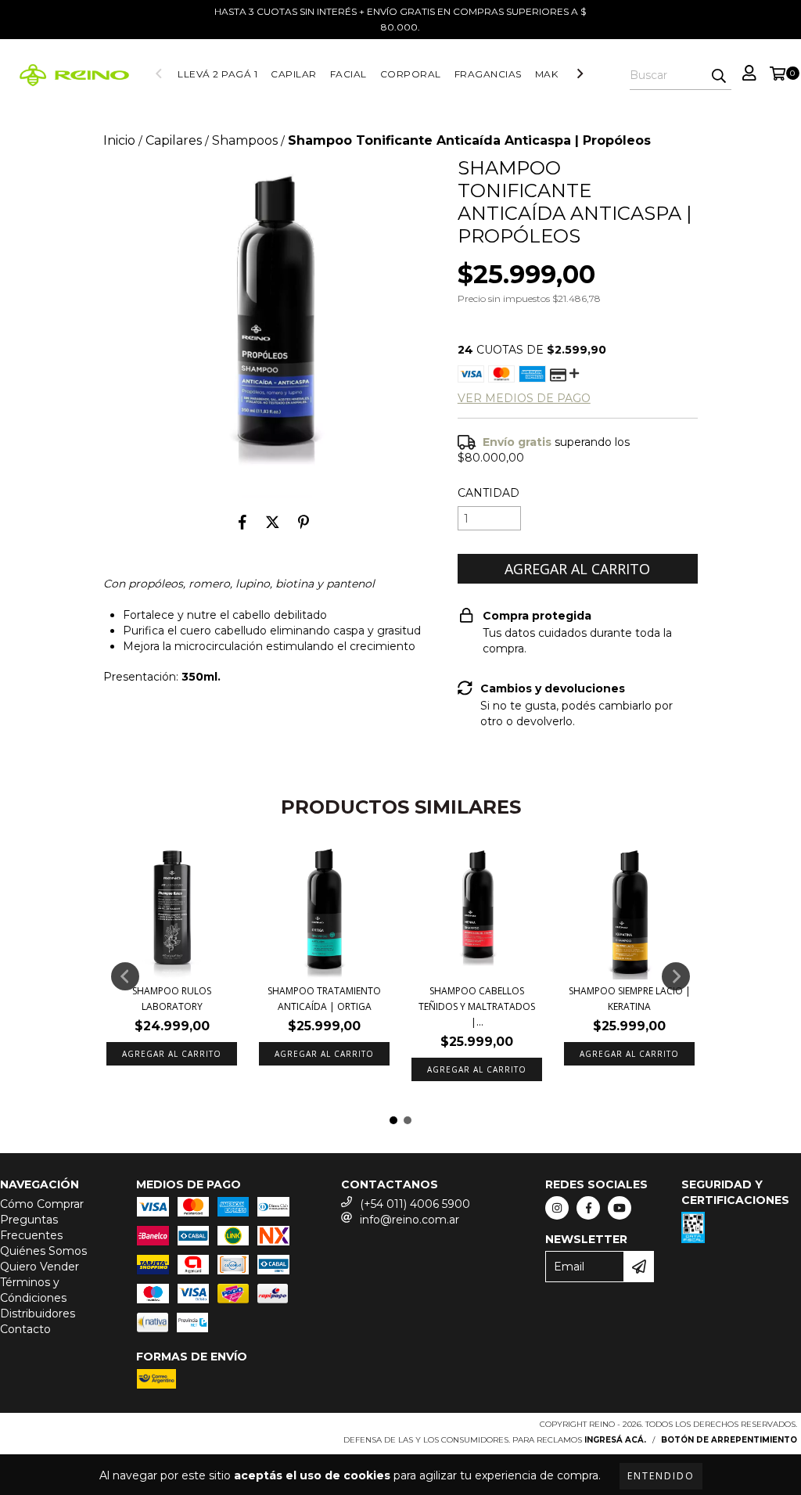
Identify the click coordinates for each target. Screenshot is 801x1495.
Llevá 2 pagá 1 (217, 74)
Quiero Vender (39, 1267)
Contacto (25, 1329)
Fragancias (488, 74)
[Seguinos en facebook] (588, 1208)
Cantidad (488, 493)
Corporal (410, 74)
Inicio (119, 140)
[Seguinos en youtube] (619, 1208)
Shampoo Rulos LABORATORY (171, 998)
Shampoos (245, 140)
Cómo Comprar (42, 1204)
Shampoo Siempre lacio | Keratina (630, 998)
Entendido (661, 1475)
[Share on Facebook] (242, 522)
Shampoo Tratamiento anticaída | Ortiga (324, 998)
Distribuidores (37, 1313)
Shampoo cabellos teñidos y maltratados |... (476, 1006)
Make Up (559, 74)
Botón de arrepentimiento (729, 1440)
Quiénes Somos (43, 1251)
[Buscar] (718, 76)
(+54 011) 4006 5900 (415, 1204)
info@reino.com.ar (409, 1220)
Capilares (173, 140)
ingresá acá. (615, 1440)
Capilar (294, 74)
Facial (348, 74)
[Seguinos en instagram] (557, 1208)
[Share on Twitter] (272, 522)
